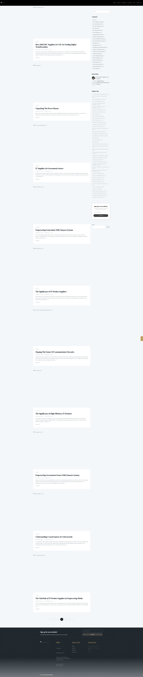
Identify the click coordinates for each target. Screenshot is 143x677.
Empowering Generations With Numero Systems (54, 230)
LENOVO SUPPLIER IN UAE (98, 177)
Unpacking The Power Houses (47, 108)
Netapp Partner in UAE (98, 179)
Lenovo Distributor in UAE (99, 175)
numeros (51, 674)
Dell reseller (95, 28)
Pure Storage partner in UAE (100, 191)
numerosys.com (39, 49)
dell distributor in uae (98, 101)
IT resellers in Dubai (97, 53)
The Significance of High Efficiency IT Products (53, 414)
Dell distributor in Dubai (99, 99)
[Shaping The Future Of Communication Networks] (61, 327)
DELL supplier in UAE (97, 32)
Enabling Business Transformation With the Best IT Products (103, 82)
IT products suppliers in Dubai (98, 51)
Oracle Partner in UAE (98, 181)
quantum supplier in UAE (97, 66)
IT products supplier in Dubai (98, 49)
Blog (134, 2)
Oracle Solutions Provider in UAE (100, 184)
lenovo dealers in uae (98, 173)
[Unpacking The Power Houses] (61, 84)
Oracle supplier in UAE (97, 60)
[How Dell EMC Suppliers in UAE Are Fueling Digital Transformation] (61, 23)
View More (37, 57)
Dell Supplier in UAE (98, 120)
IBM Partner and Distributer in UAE (100, 147)
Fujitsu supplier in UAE (98, 126)
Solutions (130, 2)
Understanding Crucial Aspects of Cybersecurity (54, 537)
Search (93, 224)
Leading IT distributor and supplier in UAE (99, 164)
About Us (119, 2)
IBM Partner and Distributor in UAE (100, 150)
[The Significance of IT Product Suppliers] (61, 267)
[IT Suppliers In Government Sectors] (61, 144)
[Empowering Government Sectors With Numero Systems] (61, 450)
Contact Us (139, 2)
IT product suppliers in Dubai (100, 157)
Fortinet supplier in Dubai (98, 34)
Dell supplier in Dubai (97, 30)
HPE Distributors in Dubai (99, 131)
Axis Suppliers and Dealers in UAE (100, 97)
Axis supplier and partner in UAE (101, 94)
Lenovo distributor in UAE (98, 55)
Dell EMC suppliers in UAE (98, 26)
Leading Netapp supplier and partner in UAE (100, 171)
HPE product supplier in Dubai (100, 135)
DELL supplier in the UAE (99, 118)
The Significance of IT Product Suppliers (50, 291)
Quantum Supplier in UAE (99, 197)
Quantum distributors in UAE (100, 195)
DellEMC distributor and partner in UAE (99, 104)
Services (73, 650)
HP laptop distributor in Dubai (99, 38)
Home (115, 2)
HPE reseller (95, 43)
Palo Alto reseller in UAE (98, 64)
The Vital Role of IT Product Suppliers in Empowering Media (59, 598)
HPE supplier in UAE (96, 45)
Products (124, 2)
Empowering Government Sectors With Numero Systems (57, 475)
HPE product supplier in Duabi (100, 133)
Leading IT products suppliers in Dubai (101, 168)
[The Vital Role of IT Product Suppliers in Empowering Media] (61, 574)
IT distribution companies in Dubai (99, 47)
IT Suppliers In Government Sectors (49, 168)
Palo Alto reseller (96, 62)
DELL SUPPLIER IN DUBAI (98, 116)
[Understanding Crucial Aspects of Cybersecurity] (61, 512)
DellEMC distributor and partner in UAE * (99, 107)
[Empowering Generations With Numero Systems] (61, 205)
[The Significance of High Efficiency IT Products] (61, 389)
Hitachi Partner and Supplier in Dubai (100, 129)
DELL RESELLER (96, 114)
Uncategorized (96, 68)
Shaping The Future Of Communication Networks (54, 352)
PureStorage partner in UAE (99, 193)
